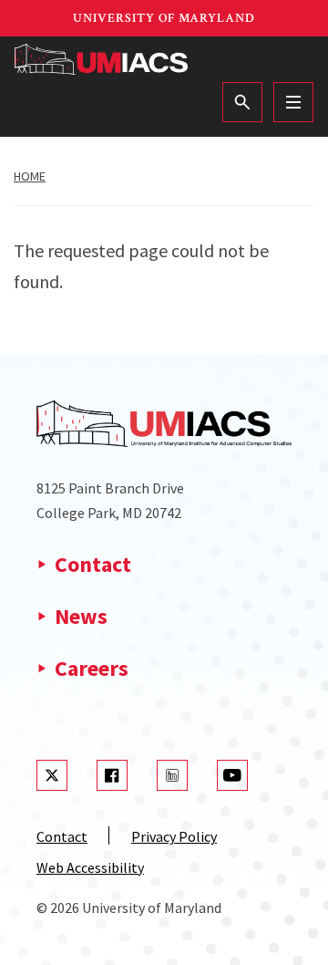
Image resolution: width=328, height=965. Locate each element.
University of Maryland (164, 18)
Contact (93, 564)
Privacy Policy (174, 836)
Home (30, 176)
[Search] (242, 102)
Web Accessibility (90, 867)
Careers (91, 668)
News (81, 616)
